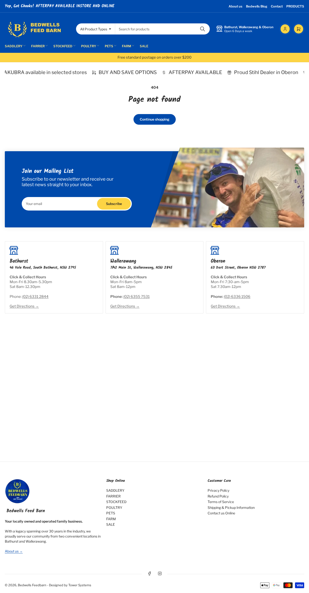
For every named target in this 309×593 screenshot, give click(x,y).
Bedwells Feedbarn (32, 585)
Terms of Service (221, 502)
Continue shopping (154, 119)
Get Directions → (24, 306)
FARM (126, 46)
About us (235, 6)
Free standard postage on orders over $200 (154, 57)
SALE (144, 46)
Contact (277, 6)
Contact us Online (221, 513)
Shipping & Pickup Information (231, 507)
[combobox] (162, 28)
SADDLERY (13, 46)
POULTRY (88, 46)
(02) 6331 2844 (35, 296)
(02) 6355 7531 (136, 296)
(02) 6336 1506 (237, 296)
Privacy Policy (218, 490)
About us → (14, 551)
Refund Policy (218, 496)
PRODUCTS (295, 6)
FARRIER (38, 46)
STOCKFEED (62, 46)
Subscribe (114, 204)
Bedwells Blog (256, 6)
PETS (109, 46)
